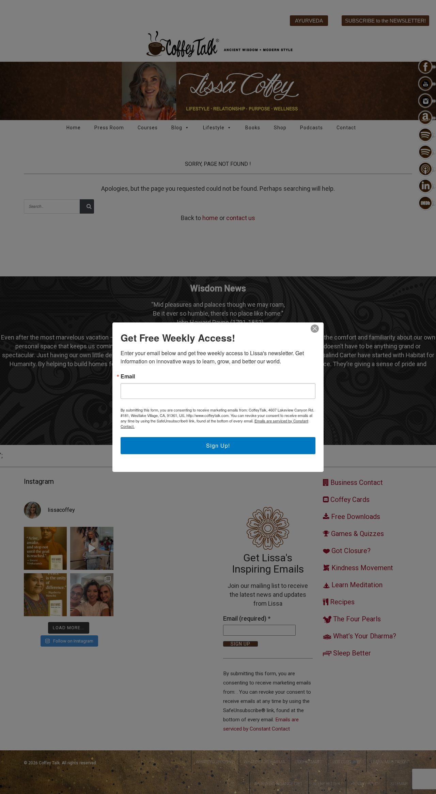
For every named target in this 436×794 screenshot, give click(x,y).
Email (128, 376)
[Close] (315, 328)
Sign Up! (218, 445)
